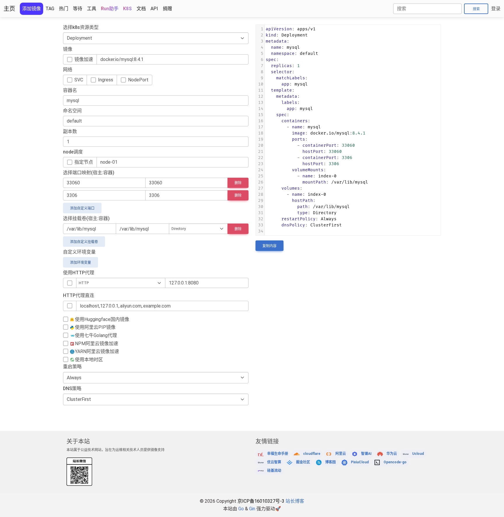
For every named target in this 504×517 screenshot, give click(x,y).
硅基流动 (274, 471)
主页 (9, 8)
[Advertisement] (362, 264)
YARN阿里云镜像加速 (97, 351)
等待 (77, 8)
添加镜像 (31, 8)
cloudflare (311, 454)
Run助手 (109, 8)
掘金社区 (303, 462)
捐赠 (167, 8)
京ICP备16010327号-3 (260, 501)
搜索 (476, 9)
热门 (63, 8)
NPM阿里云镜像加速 (96, 343)
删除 (238, 183)
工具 (91, 8)
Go (241, 508)
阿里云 (340, 454)
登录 (496, 8)
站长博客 (295, 501)
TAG (50, 8)
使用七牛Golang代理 (96, 335)
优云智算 (274, 462)
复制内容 (269, 246)
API (154, 8)
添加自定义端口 (82, 208)
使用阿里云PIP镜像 (95, 327)
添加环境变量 (80, 263)
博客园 (330, 462)
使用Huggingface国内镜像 (102, 319)
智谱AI (366, 454)
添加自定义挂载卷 (84, 242)
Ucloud (418, 454)
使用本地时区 (89, 359)
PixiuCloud (360, 462)
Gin (252, 508)
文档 (141, 8)
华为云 (391, 454)
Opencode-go (395, 462)
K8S (127, 8)
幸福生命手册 (277, 454)
